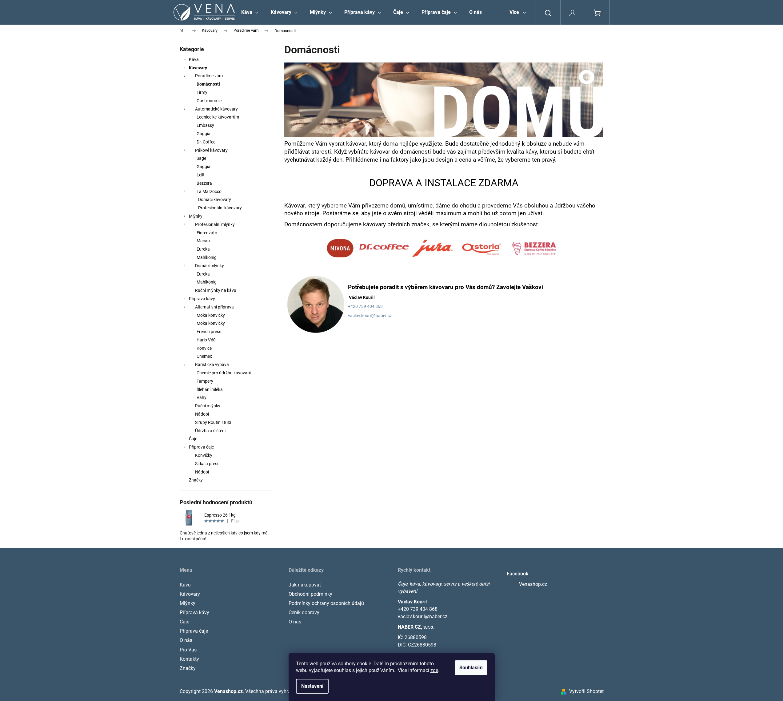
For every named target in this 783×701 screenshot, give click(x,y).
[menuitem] (250, 12)
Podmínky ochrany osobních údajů (326, 603)
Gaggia (203, 133)
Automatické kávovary (216, 109)
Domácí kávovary (214, 199)
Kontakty (189, 659)
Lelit (201, 174)
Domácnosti (208, 84)
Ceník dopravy (304, 612)
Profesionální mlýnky (215, 224)
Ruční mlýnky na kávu (215, 290)
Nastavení (312, 686)
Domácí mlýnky (209, 265)
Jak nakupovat (305, 585)
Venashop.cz (533, 584)
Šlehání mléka (210, 389)
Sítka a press (207, 463)
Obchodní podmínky (310, 594)
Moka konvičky (211, 315)
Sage (201, 158)
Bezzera (204, 183)
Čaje (193, 438)
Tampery (205, 381)
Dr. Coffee (206, 141)
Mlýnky (195, 216)
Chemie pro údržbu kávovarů (224, 372)
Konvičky (203, 455)
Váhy (201, 397)
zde (434, 670)
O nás (186, 640)
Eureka (203, 249)
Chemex (204, 356)
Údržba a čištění (210, 430)
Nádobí (202, 414)
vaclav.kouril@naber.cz (370, 315)
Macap (203, 240)
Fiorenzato (207, 232)
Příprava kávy (202, 298)
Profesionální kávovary (220, 207)
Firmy (202, 92)
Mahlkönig (207, 257)
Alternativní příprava (214, 306)
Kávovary (198, 67)
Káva (194, 59)
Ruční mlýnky (207, 405)
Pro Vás (188, 650)
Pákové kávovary (211, 150)
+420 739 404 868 (417, 609)
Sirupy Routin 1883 (213, 422)
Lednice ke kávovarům (218, 117)
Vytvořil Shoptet (586, 691)
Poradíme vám (209, 75)
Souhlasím (471, 668)
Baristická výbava (212, 364)
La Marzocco (209, 191)
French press (209, 331)
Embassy (205, 125)
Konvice (204, 348)
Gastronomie (209, 100)
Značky (196, 479)
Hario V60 (206, 339)
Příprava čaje (201, 447)
